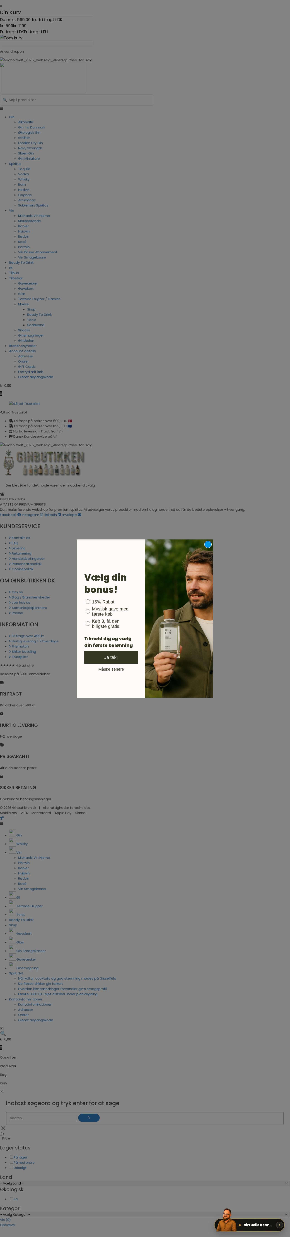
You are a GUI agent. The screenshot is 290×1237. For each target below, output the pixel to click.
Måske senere (111, 669)
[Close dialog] (208, 544)
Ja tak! (111, 657)
